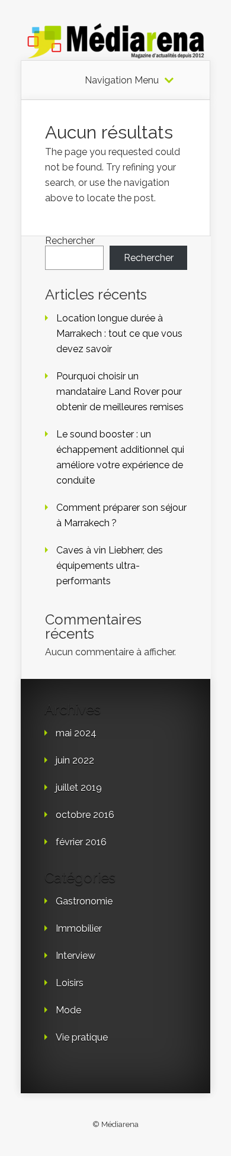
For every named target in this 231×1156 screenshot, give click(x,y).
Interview (75, 955)
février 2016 (81, 842)
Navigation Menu (122, 80)
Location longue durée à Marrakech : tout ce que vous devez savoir (119, 334)
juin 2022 (75, 760)
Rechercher (70, 240)
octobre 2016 (85, 814)
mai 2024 (76, 733)
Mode (68, 1010)
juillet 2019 (79, 787)
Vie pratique (82, 1037)
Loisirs (70, 982)
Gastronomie (84, 901)
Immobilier (79, 928)
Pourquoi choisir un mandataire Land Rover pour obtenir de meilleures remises (120, 392)
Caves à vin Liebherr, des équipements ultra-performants (109, 566)
